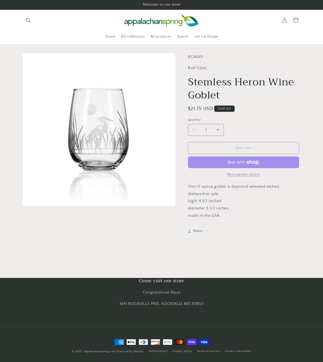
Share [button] (198, 231)
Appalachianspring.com (100, 351)
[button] (28, 20)
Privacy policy (182, 351)
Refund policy (158, 351)
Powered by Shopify (130, 351)
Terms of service (208, 351)
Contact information (238, 351)
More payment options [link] (243, 174)
